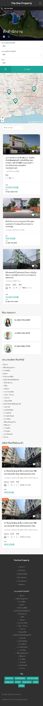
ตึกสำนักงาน (8, 383)
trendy (21, 686)
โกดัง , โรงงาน (9, 395)
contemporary (20, 678)
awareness (9, 678)
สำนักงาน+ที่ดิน (8, 377)
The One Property (21, 3)
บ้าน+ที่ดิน (6, 371)
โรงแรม (6, 398)
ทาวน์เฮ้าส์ (7, 413)
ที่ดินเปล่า (7, 425)
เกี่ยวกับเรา (22, 570)
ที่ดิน (5, 386)
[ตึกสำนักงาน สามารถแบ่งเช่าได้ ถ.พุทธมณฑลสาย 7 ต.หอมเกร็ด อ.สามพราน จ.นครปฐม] (9, 92)
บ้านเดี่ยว (7, 428)
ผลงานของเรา (22, 581)
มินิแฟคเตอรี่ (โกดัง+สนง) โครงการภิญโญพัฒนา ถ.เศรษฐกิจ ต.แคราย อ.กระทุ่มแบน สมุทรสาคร (21, 275)
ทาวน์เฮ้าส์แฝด (9, 416)
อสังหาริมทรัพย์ (22, 574)
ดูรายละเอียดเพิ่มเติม (21, 150)
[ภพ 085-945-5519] (8, 339)
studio (35, 682)
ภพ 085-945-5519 (22, 333)
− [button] (2, 120)
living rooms (27, 682)
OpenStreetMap (38, 122)
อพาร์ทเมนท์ (8, 434)
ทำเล (3, 60)
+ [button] (2, 117)
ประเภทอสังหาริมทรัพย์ (9, 51)
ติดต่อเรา (22, 584)
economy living (32, 678)
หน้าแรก (22, 567)
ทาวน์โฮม (7, 419)
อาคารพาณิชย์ (9, 392)
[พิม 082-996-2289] (8, 326)
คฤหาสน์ (7, 407)
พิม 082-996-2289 (22, 320)
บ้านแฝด (7, 431)
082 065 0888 (8, 8)
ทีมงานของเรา (22, 577)
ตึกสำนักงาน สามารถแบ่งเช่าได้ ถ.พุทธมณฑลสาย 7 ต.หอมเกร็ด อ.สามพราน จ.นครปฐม (20, 224)
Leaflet (31, 122)
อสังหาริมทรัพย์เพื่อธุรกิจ (11, 380)
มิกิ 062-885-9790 (22, 346)
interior (17, 682)
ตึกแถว (5, 364)
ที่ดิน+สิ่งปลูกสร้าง (9, 368)
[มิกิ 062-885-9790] (8, 352)
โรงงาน (5, 437)
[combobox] (21, 46)
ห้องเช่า (6, 389)
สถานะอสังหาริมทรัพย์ (8, 43)
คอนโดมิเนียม (8, 410)
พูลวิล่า (5, 374)
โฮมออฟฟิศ (8, 401)
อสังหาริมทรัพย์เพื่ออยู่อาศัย (12, 404)
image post (9, 682)
